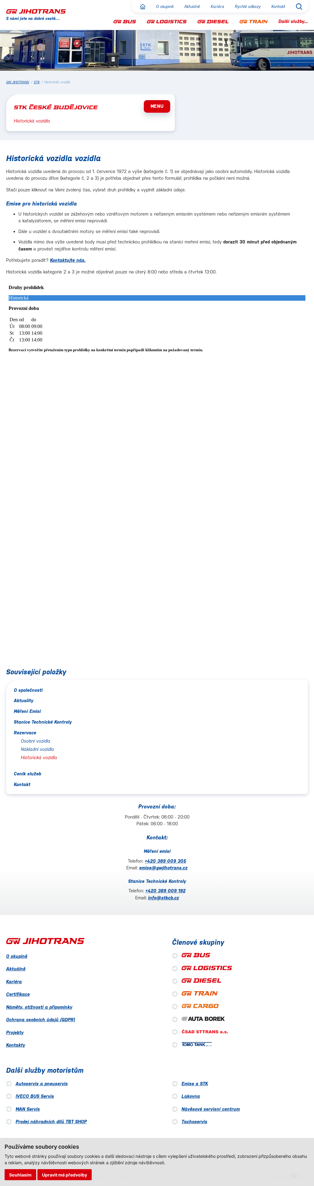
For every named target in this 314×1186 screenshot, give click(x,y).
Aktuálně (192, 6)
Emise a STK (195, 1083)
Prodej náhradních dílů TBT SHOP (51, 1121)
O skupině (165, 6)
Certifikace (18, 994)
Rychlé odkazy (248, 6)
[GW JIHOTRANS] (36, 11)
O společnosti (28, 690)
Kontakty (15, 1045)
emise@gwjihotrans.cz (163, 867)
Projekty (15, 1032)
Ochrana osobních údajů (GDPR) (40, 1019)
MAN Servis (28, 1109)
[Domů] (142, 6)
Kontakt (278, 6)
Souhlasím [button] (20, 1174)
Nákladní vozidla (37, 749)
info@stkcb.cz (163, 897)
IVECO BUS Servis (35, 1096)
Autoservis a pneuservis (42, 1083)
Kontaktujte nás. (68, 260)
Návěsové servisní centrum (211, 1109)
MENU (157, 106)
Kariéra (217, 6)
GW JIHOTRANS (17, 82)
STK (37, 82)
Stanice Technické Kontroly (43, 722)
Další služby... (293, 21)
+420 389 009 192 (165, 890)
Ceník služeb (27, 773)
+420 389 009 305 (165, 861)
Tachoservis (194, 1121)
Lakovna (191, 1096)
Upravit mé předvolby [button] (64, 1174)
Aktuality (23, 700)
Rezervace (25, 732)
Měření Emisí (27, 711)
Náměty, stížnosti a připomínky (39, 1007)
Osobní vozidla (35, 741)
